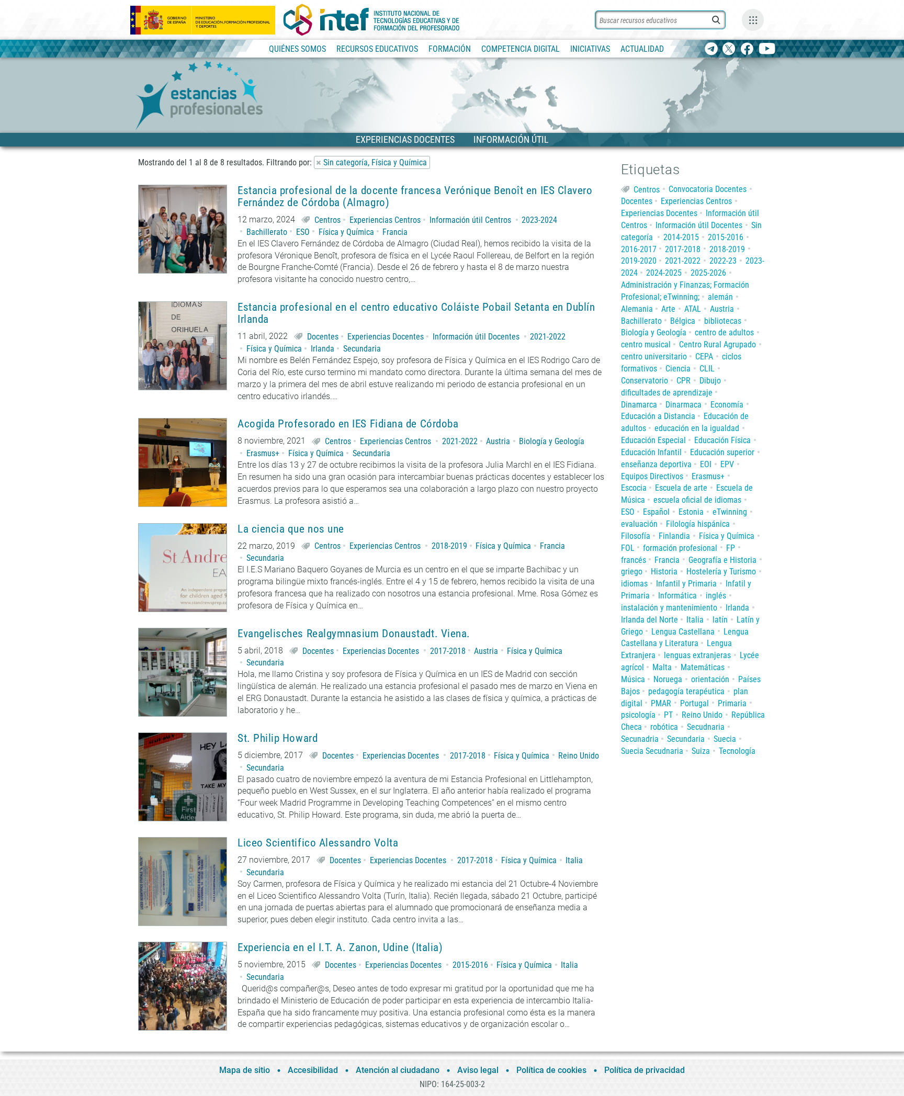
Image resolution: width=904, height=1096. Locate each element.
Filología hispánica (698, 524)
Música (633, 679)
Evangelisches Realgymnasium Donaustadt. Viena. (354, 634)
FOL (628, 548)
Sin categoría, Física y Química (375, 162)
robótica (664, 727)
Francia (395, 232)
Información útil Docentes (476, 337)
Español (656, 512)
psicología (638, 715)
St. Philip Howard (278, 738)
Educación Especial (653, 440)
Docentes (322, 337)
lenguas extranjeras (697, 655)
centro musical (646, 344)
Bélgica (682, 321)
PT (668, 715)
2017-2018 (448, 651)
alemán (720, 297)
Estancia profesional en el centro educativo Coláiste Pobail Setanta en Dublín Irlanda (416, 313)
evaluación (639, 524)
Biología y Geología (551, 441)
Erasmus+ (262, 453)
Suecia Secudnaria (652, 751)
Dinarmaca (683, 405)
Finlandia (674, 536)
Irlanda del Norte (649, 620)
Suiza (701, 751)
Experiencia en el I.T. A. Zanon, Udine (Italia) (340, 948)
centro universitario (654, 356)
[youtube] (767, 49)
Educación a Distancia (658, 416)
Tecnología (737, 751)
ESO (303, 232)
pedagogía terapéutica (686, 691)
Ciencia (678, 369)
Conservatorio (644, 381)
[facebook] (746, 49)
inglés (716, 596)
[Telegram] (711, 49)
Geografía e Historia (722, 560)
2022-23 (723, 261)
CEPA (704, 356)
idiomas (634, 584)
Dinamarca (639, 405)
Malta (662, 667)
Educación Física (722, 440)
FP (730, 548)
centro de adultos (724, 332)
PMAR (661, 703)
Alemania (637, 309)
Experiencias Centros (385, 220)
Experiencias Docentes (385, 337)
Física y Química (346, 232)
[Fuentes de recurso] (753, 20)
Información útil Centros (470, 220)
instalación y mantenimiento (669, 608)
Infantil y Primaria (686, 584)
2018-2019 (449, 546)
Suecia (725, 739)
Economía (726, 405)
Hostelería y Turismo (721, 572)
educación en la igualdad (696, 428)
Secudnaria (706, 727)
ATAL (692, 309)
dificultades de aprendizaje (667, 393)
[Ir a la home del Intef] (371, 20)
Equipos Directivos (652, 476)
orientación (710, 679)
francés (633, 560)
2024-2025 (664, 273)
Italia (574, 860)
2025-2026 (708, 273)
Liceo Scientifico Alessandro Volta (318, 843)
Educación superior (722, 452)
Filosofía (635, 536)
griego (631, 572)
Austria (498, 441)
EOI (705, 464)
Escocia (634, 488)
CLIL (707, 369)
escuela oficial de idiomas (697, 500)
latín (720, 620)
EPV (727, 464)
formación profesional (680, 548)
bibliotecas (722, 321)
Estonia (691, 512)
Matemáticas (703, 667)
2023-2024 (539, 220)
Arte (668, 309)
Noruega (667, 679)
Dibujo (710, 381)
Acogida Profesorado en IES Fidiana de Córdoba (348, 424)
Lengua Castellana (683, 632)
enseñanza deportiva (656, 464)
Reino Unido (578, 756)
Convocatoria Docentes (708, 189)
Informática (677, 596)
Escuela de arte (681, 488)
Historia (664, 572)
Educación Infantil (651, 452)
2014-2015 (681, 237)
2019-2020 (639, 261)
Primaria (732, 703)
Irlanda (322, 349)
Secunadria (640, 739)
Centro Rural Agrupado (717, 344)
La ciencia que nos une (291, 529)
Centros (327, 220)
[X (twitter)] (729, 49)
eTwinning (730, 512)
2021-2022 (548, 337)
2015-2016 (470, 965)
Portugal (694, 703)
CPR (683, 381)
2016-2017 (639, 249)
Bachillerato (266, 232)
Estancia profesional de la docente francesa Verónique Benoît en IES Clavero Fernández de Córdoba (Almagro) (415, 197)
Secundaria (362, 349)
